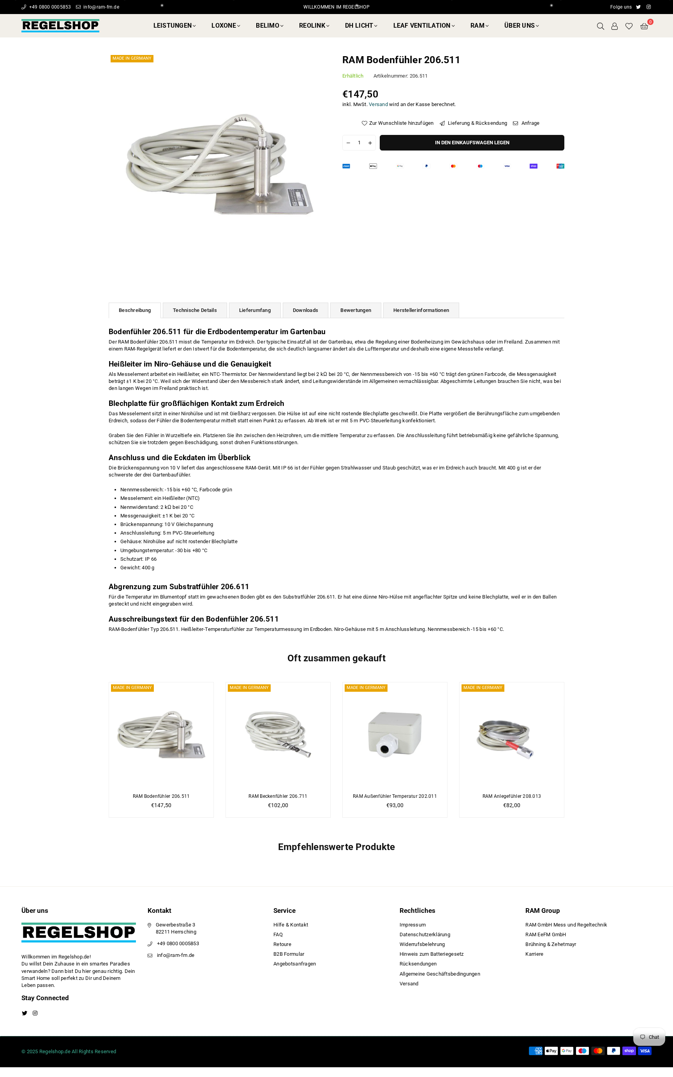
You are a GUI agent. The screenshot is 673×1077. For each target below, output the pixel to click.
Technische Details (195, 310)
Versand (378, 104)
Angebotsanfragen (294, 964)
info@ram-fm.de (100, 7)
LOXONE (223, 25)
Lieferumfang (255, 310)
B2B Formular (288, 954)
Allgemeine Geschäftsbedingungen (440, 974)
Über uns (519, 25)
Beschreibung (135, 310)
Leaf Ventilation (422, 25)
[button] (644, 26)
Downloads (305, 310)
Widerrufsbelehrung (422, 944)
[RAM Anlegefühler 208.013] (512, 734)
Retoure (282, 944)
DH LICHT (359, 25)
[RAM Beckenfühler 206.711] (278, 734)
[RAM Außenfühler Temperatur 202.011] (395, 734)
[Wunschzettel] (629, 26)
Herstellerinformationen (421, 310)
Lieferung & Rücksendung (477, 123)
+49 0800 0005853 (49, 7)
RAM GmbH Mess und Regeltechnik (566, 925)
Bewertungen (355, 310)
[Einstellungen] (615, 26)
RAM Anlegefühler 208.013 (512, 796)
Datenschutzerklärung (425, 934)
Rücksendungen (418, 964)
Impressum (413, 925)
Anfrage (529, 123)
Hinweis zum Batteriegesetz (432, 954)
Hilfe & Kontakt (290, 925)
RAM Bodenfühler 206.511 (161, 796)
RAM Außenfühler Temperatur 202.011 (395, 796)
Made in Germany (132, 58)
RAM (477, 25)
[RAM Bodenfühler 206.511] (161, 734)
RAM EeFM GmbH (545, 934)
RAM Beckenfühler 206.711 (277, 796)
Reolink (312, 25)
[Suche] (601, 26)
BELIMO (267, 25)
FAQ (278, 934)
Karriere (534, 954)
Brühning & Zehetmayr (550, 944)
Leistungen (172, 25)
